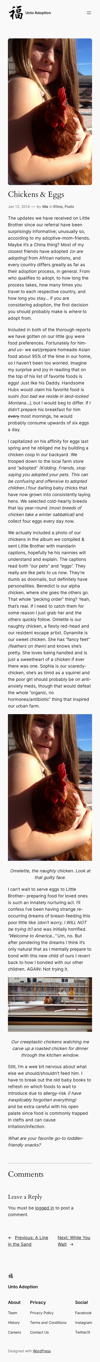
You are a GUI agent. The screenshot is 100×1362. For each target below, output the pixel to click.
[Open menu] (89, 13)
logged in (44, 1207)
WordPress (42, 1351)
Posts (69, 206)
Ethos (58, 206)
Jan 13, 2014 (19, 206)
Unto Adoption (38, 12)
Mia (45, 206)
